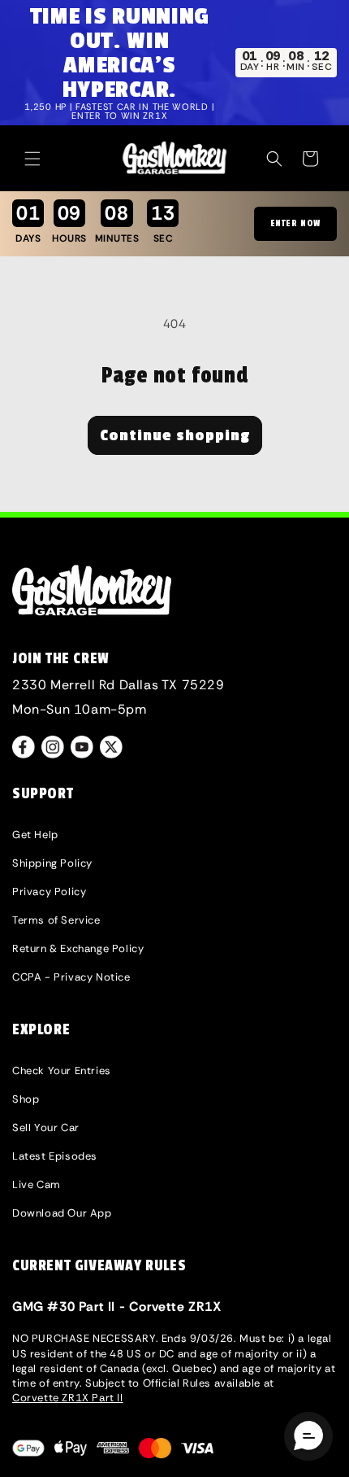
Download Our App (62, 1213)
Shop (25, 1099)
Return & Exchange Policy (78, 948)
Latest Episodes (54, 1156)
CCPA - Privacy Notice (71, 977)
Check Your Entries (61, 1070)
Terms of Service (56, 920)
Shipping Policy (52, 863)
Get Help (35, 834)
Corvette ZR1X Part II (67, 1398)
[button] (32, 159)
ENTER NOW (295, 223)
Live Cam (36, 1184)
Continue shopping (175, 435)
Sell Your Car (46, 1127)
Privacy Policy (49, 891)
